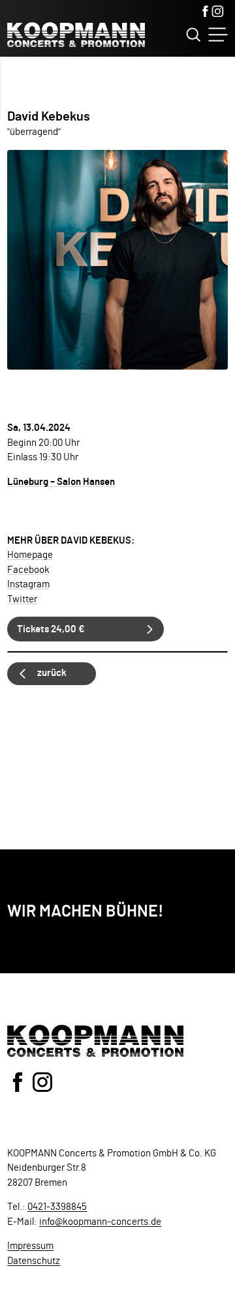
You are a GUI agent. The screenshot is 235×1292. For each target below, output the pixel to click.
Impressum (30, 1246)
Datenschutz (33, 1261)
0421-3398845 (57, 1207)
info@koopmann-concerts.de (100, 1222)
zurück (52, 673)
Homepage (30, 555)
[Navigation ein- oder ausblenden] (218, 34)
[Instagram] (218, 12)
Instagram (28, 584)
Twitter (22, 599)
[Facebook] (205, 12)
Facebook (28, 570)
